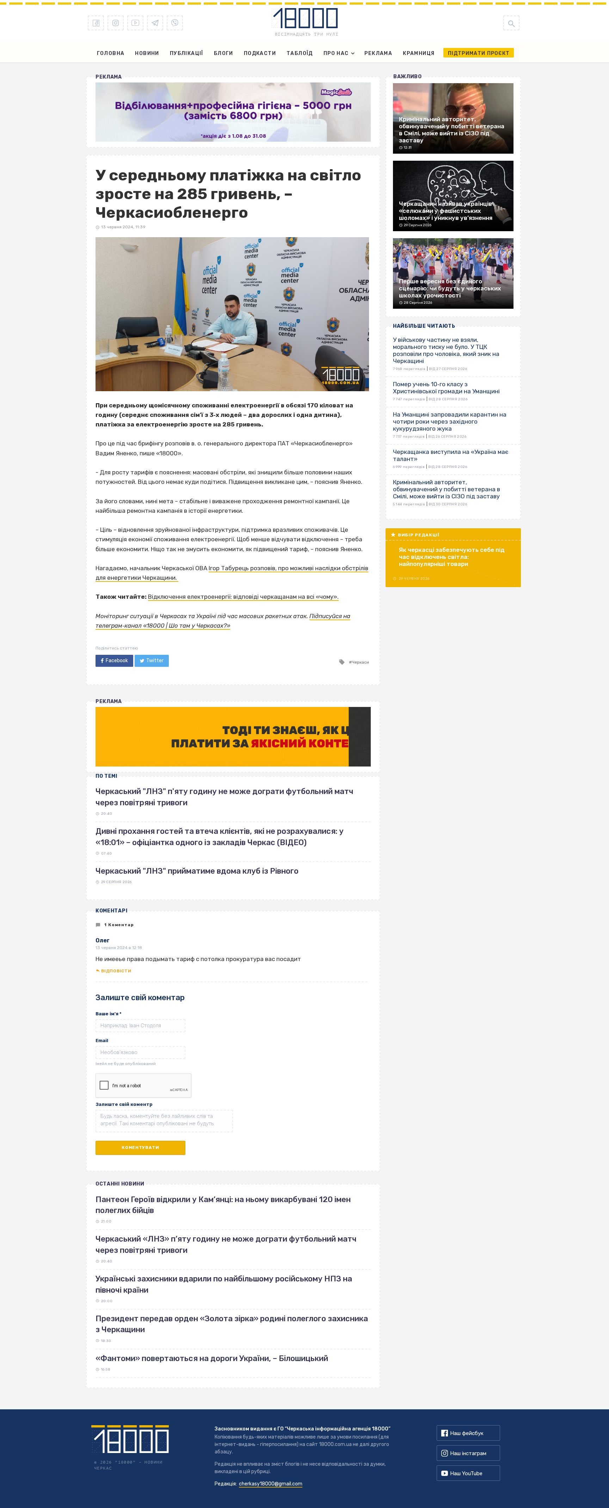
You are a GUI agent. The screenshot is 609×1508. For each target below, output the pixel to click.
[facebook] (96, 23)
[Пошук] (511, 23)
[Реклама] (233, 112)
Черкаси (360, 662)
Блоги (223, 53)
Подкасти (260, 53)
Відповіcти (116, 970)
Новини (147, 53)
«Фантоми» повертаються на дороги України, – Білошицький (212, 1358)
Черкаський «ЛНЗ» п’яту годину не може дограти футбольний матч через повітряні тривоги (226, 1244)
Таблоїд (300, 53)
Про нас (336, 53)
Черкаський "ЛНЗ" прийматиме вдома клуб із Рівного (197, 871)
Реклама (378, 53)
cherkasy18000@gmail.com (270, 1484)
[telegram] (155, 23)
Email (102, 1040)
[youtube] (135, 23)
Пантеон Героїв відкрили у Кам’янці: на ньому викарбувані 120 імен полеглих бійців (223, 1205)
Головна (111, 53)
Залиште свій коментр (124, 1104)
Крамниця (419, 53)
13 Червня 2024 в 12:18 (119, 947)
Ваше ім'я (109, 1013)
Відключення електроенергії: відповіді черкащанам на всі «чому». (243, 596)
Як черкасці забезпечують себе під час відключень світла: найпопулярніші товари (452, 556)
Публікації (186, 53)
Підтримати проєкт (479, 53)
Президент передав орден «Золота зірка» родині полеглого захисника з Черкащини (232, 1324)
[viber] (175, 23)
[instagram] (115, 23)
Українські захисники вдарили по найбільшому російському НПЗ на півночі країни (224, 1284)
